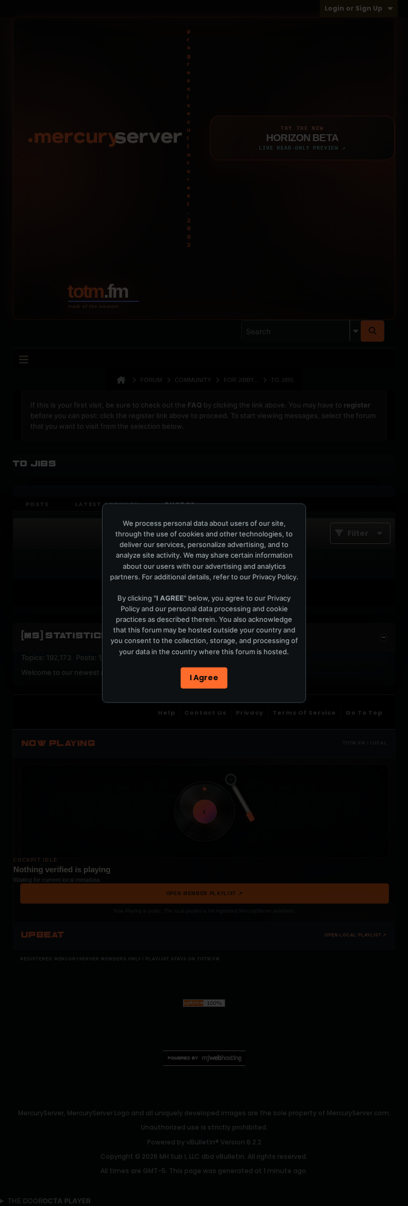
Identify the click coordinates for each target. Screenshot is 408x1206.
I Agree (204, 677)
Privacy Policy (274, 576)
